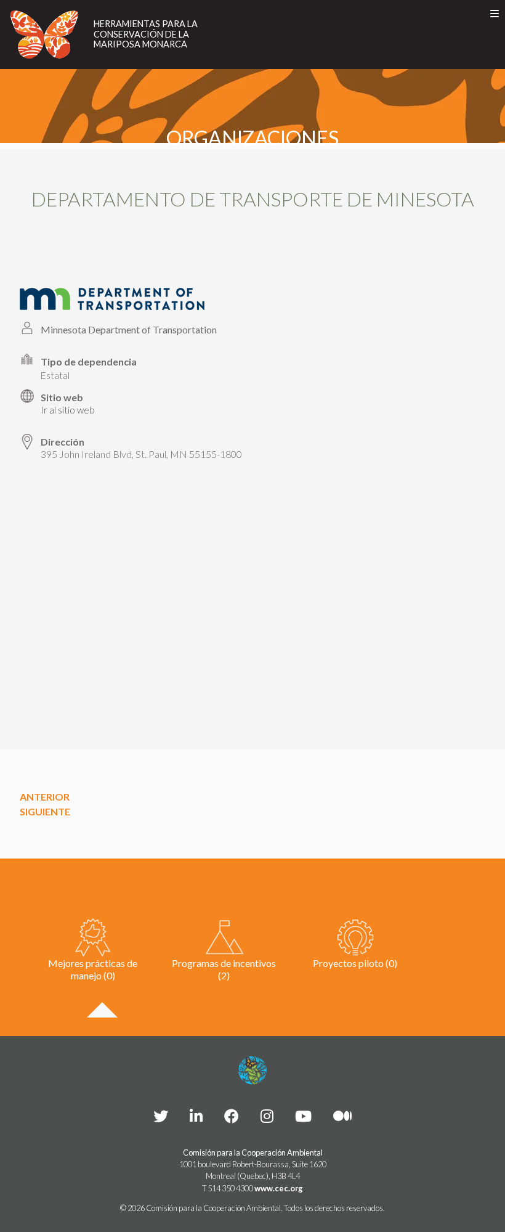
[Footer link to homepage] (252, 1070)
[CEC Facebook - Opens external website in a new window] (231, 1116)
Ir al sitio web (68, 409)
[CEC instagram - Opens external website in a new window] (267, 1116)
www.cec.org (278, 1188)
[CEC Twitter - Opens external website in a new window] (160, 1116)
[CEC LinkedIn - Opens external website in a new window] (196, 1116)
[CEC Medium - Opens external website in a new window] (342, 1116)
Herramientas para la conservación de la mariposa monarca (146, 34)
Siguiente (45, 811)
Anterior (45, 796)
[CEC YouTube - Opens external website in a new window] (303, 1116)
